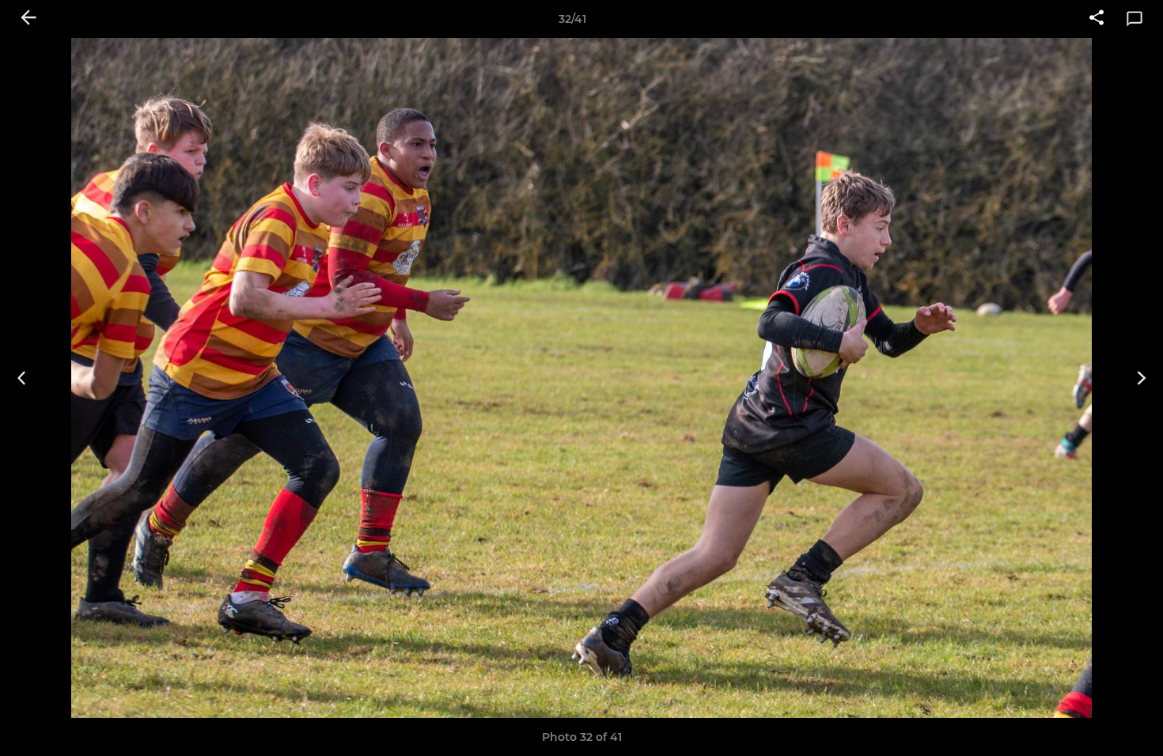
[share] (1096, 19)
